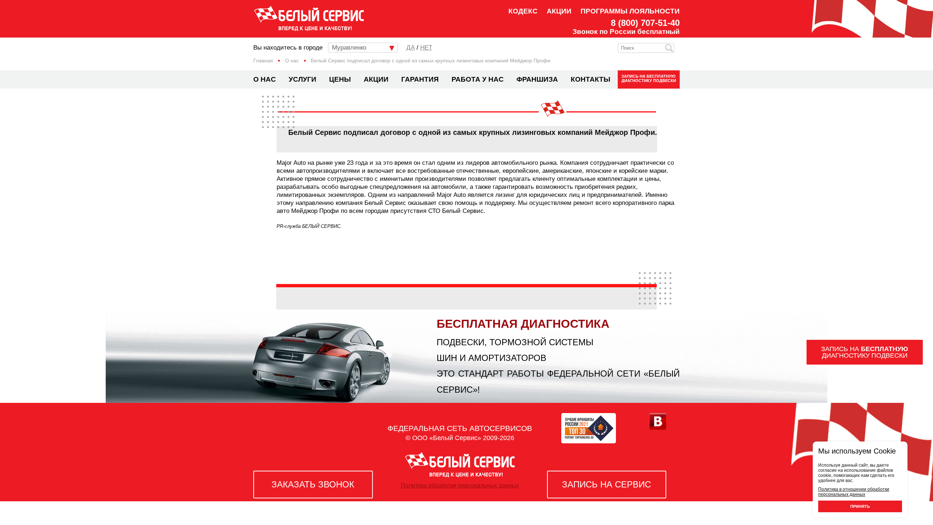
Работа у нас (478, 79)
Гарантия (420, 79)
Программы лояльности (630, 11)
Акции (559, 11)
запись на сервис (606, 484)
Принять (860, 506)
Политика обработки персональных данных (460, 485)
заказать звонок (313, 484)
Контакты (590, 79)
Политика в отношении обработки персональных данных (853, 492)
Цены (340, 79)
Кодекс (523, 11)
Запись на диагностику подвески (648, 78)
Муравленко (349, 47)
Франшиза (537, 79)
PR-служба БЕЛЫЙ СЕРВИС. (309, 226)
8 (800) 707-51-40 (645, 23)
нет (426, 47)
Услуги (302, 79)
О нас (264, 79)
